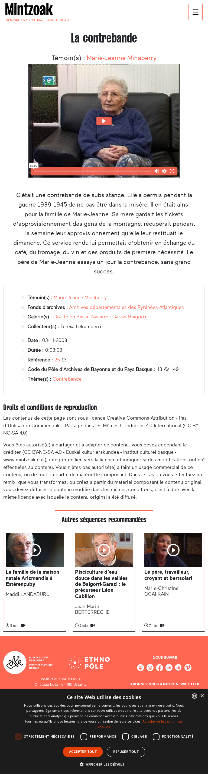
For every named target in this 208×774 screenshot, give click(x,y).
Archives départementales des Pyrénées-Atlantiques (126, 307)
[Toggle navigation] (195, 12)
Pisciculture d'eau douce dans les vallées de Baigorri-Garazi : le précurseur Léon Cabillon (101, 584)
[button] (104, 764)
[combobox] (194, 696)
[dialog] (104, 731)
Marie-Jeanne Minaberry (122, 57)
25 (57, 359)
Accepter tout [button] (83, 751)
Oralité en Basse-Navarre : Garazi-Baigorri (99, 316)
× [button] (202, 696)
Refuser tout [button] (126, 751)
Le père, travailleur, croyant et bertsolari (168, 575)
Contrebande (67, 379)
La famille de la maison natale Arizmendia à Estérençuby (32, 578)
